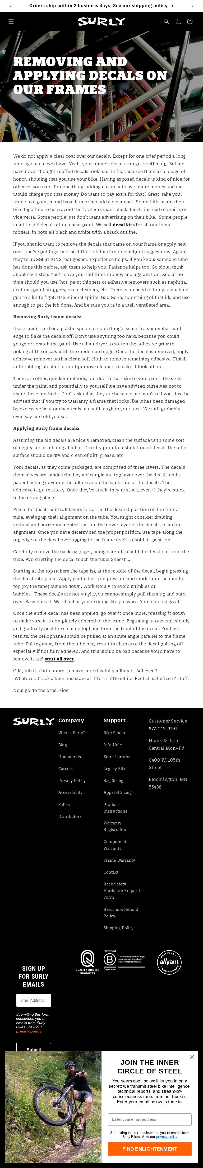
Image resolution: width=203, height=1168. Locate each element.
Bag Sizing (113, 780)
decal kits (124, 224)
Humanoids (69, 756)
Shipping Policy (119, 928)
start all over (59, 659)
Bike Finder (115, 732)
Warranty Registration (115, 826)
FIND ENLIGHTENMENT (149, 1149)
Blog (62, 745)
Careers (65, 768)
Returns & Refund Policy (121, 912)
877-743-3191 (163, 728)
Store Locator (117, 756)
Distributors (70, 816)
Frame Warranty (119, 860)
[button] (11, 21)
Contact (111, 872)
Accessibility (70, 792)
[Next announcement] (193, 6)
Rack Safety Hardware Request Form (122, 891)
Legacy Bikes (116, 768)
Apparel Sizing (118, 792)
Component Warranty (115, 845)
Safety (64, 804)
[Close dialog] (191, 1057)
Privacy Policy (72, 780)
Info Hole (113, 745)
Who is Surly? (71, 732)
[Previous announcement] (10, 6)
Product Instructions (115, 808)
